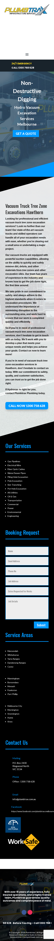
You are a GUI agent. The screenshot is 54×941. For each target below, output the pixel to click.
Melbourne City (15, 706)
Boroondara (13, 682)
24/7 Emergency (22, 63)
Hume (10, 717)
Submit (41, 625)
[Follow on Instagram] (30, 912)
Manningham (14, 678)
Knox (10, 721)
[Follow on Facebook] (24, 912)
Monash (11, 686)
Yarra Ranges (14, 659)
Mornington (13, 710)
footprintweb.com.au (33, 937)
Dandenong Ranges (17, 662)
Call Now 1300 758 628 (27, 406)
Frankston (12, 690)
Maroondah (13, 651)
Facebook (16, 806)
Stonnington (13, 713)
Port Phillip (13, 694)
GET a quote (26, 133)
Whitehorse (13, 655)
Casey (10, 666)
